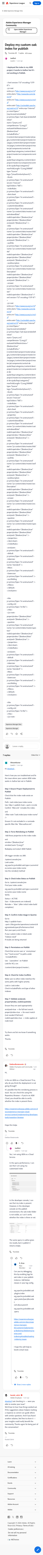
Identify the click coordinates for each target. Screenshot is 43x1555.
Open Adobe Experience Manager (23, 30)
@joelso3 (10, 768)
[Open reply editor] (21, 746)
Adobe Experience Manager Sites (13, 11)
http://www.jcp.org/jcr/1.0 (25, 91)
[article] (21, 909)
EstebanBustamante (17, 1064)
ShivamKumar (15, 763)
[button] (12, 53)
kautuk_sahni (15, 1395)
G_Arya (21, 1263)
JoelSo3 (13, 58)
